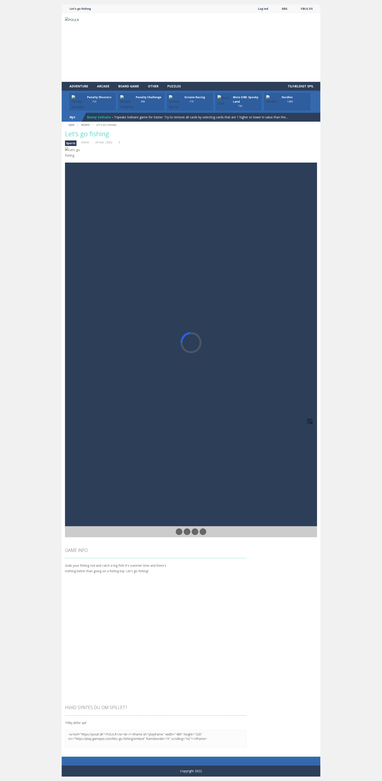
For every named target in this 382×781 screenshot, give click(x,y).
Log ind (263, 9)
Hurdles (287, 97)
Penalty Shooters (99, 97)
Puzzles (174, 86)
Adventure (78, 86)
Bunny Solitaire (99, 117)
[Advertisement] (236, 48)
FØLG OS (307, 9)
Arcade (103, 86)
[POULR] (72, 19)
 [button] (195, 531)
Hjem (71, 125)
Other (153, 86)
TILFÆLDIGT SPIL (300, 86)
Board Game (128, 86)
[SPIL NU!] (78, 102)
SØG (284, 9)
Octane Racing (194, 97)
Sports (85, 125)
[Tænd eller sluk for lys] (179, 531)
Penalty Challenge (148, 97)
